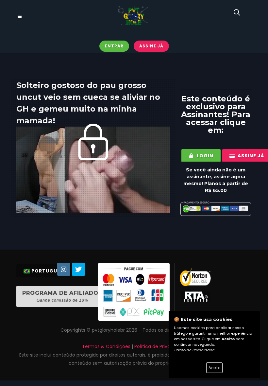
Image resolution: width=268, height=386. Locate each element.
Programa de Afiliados (62, 296)
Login (204, 155)
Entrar (114, 46)
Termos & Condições (106, 346)
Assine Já (151, 46)
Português (47, 271)
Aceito (214, 367)
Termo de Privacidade (194, 350)
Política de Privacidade (160, 346)
